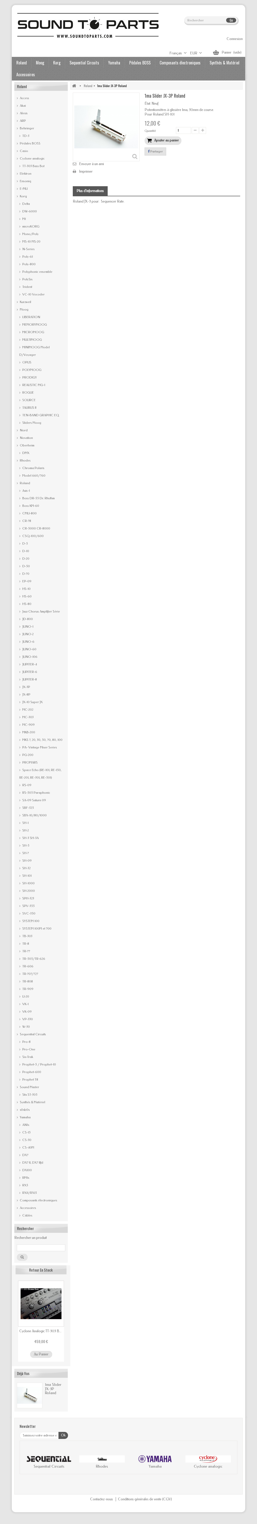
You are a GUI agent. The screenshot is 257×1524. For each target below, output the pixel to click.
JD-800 (27, 619)
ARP (22, 121)
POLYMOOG (31, 370)
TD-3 (25, 136)
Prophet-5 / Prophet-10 (39, 1064)
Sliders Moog (31, 423)
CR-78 (26, 521)
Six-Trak (27, 1057)
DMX (25, 453)
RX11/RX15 (29, 1193)
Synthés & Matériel (224, 63)
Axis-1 (26, 490)
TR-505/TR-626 (33, 959)
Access (24, 98)
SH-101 (27, 876)
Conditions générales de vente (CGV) (145, 1499)
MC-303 (28, 717)
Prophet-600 (31, 1072)
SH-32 (26, 868)
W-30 (26, 1026)
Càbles (27, 1215)
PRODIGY (29, 377)
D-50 (26, 566)
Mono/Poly (30, 234)
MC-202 (27, 709)
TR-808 (27, 981)
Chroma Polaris (33, 468)
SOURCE (29, 400)
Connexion (235, 39)
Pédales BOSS (140, 63)
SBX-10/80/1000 (34, 815)
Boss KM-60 (30, 506)
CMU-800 (29, 513)
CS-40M (28, 1147)
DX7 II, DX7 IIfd (32, 1162)
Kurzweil (25, 302)
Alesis (23, 113)
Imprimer (86, 171)
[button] (28, 1463)
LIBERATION (31, 317)
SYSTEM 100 (30, 921)
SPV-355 (28, 906)
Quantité (150, 131)
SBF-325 (28, 808)
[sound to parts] (87, 25)
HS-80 (26, 604)
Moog (40, 63)
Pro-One (28, 1049)
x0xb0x (24, 1110)
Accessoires (25, 74)
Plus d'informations (90, 191)
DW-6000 (29, 211)
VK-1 (25, 1004)
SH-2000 (28, 891)
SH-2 (25, 830)
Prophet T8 (30, 1079)
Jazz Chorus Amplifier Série (41, 611)
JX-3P (26, 687)
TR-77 (26, 951)
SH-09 (27, 860)
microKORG (30, 226)
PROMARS (30, 762)
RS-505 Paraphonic (36, 792)
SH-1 (25, 823)
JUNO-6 (28, 641)
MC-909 (28, 725)
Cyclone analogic (32, 158)
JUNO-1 (27, 626)
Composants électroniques (180, 63)
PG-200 (27, 755)
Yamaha (114, 63)
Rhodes (25, 460)
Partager (156, 151)
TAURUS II (29, 407)
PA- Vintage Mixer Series (39, 747)
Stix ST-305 (29, 1094)
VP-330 (27, 1019)
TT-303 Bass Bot (33, 166)
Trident (27, 287)
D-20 (25, 558)
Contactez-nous (102, 1499)
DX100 (27, 1170)
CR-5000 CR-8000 (36, 528)
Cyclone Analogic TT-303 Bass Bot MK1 (41, 1331)
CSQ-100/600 (33, 536)
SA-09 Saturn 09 (34, 800)
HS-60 (27, 596)
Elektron (25, 173)
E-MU (23, 188)
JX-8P (26, 694)
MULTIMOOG (32, 339)
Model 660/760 (33, 475)
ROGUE (28, 392)
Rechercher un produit (30, 1238)
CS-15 (26, 1132)
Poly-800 (29, 264)
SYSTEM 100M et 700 (36, 928)
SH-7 (25, 853)
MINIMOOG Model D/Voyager (34, 351)
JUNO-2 (28, 634)
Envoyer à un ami (91, 164)
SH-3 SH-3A (30, 838)
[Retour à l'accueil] (74, 86)
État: (148, 103)
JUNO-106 (29, 657)
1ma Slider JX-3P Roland (53, 1388)
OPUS (26, 362)
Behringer (26, 128)
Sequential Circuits (84, 63)
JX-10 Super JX (32, 702)
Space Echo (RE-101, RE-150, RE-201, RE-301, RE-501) (40, 773)
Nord (23, 430)
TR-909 (27, 989)
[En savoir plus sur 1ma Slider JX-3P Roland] (29, 1395)
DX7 (25, 1155)
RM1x (25, 1177)
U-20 (25, 996)
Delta (26, 204)
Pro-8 (26, 1042)
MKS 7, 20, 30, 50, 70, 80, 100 (42, 740)
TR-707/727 (30, 974)
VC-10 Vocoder (33, 294)
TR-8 (25, 943)
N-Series (28, 249)
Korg (56, 63)
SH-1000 (28, 883)
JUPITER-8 (29, 679)
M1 (24, 219)
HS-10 (26, 589)
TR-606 (27, 966)
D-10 (25, 551)
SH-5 (25, 845)
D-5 (25, 543)
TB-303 (27, 936)
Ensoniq (25, 181)
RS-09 (26, 785)
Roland (21, 63)
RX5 (25, 1185)
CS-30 (26, 1140)
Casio (23, 151)
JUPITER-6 (29, 672)
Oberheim (26, 445)
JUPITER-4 (29, 664)
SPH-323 (28, 898)
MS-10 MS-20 (31, 241)
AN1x (25, 1125)
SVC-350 (28, 913)
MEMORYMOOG (34, 324)
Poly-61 (27, 256)
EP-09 (26, 581)
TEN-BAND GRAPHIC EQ (40, 415)
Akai (22, 105)
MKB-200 (28, 732)
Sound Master (29, 1087)
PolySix (27, 279)
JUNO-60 (29, 649)
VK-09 (27, 1011)
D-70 (25, 574)
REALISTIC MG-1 (33, 385)
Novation (26, 438)
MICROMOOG (33, 332)
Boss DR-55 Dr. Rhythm (38, 498)
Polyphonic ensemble (37, 272)
